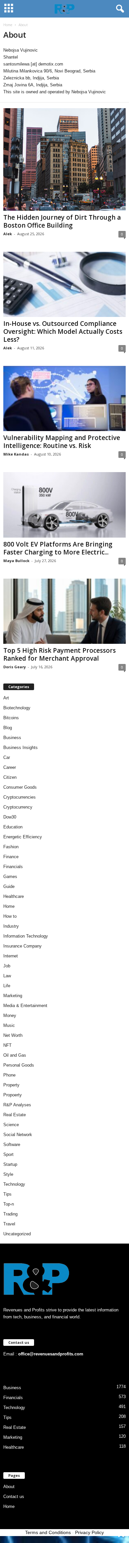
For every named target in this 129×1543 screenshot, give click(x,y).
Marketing (12, 995)
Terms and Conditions (48, 1532)
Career (9, 767)
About (9, 1486)
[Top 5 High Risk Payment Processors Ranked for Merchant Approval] (64, 611)
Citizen (10, 777)
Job (6, 965)
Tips (7, 1194)
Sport (8, 1154)
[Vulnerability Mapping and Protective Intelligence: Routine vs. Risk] (64, 398)
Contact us (13, 1496)
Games (10, 876)
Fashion (11, 846)
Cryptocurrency (17, 807)
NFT (7, 1045)
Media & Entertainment (25, 1005)
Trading (10, 1214)
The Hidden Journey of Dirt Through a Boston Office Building (62, 221)
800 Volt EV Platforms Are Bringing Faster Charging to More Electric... (57, 548)
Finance (11, 856)
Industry (11, 926)
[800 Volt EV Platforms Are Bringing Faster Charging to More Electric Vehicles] (64, 504)
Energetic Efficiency (22, 836)
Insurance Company (22, 946)
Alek (7, 233)
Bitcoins (11, 717)
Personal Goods (18, 1065)
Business (12, 737)
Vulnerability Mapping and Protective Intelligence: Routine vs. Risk (61, 441)
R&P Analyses (17, 1104)
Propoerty (12, 1094)
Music (9, 1025)
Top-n (8, 1204)
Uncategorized (17, 1233)
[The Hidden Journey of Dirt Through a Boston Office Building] (64, 159)
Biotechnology (16, 707)
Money (9, 1015)
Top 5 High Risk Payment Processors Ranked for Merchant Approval (59, 654)
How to (10, 916)
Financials (13, 866)
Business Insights (20, 747)
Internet (10, 955)
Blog (7, 727)
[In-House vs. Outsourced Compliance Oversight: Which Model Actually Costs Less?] (64, 284)
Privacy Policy (89, 1532)
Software (11, 1144)
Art (6, 697)
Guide (9, 886)
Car (6, 757)
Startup (10, 1164)
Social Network (17, 1134)
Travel (9, 1223)
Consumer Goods (20, 787)
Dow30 (9, 817)
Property (11, 1084)
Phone (9, 1075)
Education (12, 826)
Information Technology (25, 936)
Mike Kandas (16, 454)
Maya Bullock (16, 560)
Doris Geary (14, 666)
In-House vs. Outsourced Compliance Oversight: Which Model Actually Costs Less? (62, 331)
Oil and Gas (14, 1055)
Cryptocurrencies (19, 797)
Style (8, 1174)
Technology (14, 1184)
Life (6, 985)
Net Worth (12, 1035)
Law (7, 975)
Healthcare (13, 896)
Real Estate (14, 1114)
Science (11, 1124)
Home (7, 24)
